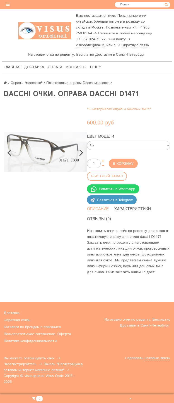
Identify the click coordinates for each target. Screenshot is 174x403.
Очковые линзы (157, 358)
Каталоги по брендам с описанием (32, 327)
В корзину (123, 163)
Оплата (55, 67)
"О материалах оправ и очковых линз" (119, 109)
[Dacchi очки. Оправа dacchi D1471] (45, 151)
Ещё (94, 67)
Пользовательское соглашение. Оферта (37, 334)
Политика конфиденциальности (30, 341)
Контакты (76, 67)
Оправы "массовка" (27, 83)
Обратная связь (17, 320)
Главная (12, 67)
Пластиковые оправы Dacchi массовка (77, 83)
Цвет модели (100, 136)
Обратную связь (135, 45)
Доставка (34, 67)
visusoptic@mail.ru (90, 45)
